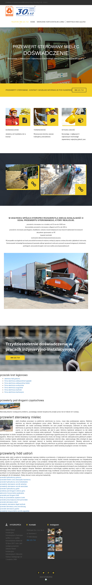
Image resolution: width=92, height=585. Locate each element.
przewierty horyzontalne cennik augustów (14, 511)
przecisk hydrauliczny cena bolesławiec (14, 482)
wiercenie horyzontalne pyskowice (12, 493)
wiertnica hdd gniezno (12, 378)
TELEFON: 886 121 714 (19, 22)
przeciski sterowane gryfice (9, 509)
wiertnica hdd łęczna (75, 22)
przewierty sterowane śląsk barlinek (12, 504)
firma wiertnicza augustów (13, 387)
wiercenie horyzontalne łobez (50, 22)
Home (32, 22)
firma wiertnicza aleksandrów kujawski (17, 381)
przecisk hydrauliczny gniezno (10, 477)
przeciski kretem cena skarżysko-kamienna (15, 479)
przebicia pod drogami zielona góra (12, 491)
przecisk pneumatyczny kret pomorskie (14, 500)
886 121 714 (79, 90)
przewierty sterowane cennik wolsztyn (13, 484)
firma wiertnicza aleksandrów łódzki (17, 383)
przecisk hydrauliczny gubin (10, 488)
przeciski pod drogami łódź (9, 495)
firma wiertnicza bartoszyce (14, 392)
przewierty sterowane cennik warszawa (14, 486)
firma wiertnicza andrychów (14, 385)
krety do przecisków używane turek (12, 497)
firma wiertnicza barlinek (13, 390)
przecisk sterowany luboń (9, 502)
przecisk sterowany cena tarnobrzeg (13, 506)
